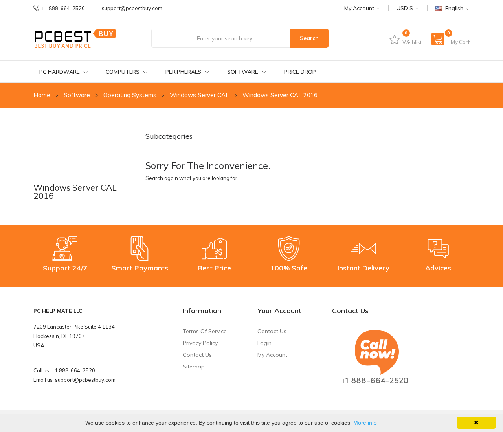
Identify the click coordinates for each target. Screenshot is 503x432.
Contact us (197, 354)
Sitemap (194, 366)
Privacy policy (200, 343)
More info (365, 422)
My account (272, 354)
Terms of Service (205, 331)
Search (309, 38)
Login (264, 343)
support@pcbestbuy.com (132, 8)
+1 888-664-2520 (63, 8)
